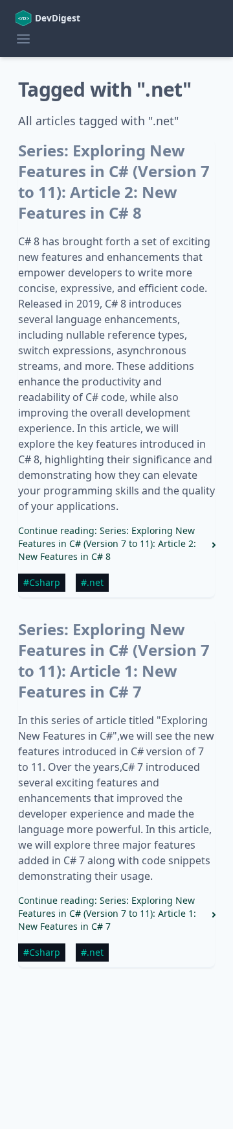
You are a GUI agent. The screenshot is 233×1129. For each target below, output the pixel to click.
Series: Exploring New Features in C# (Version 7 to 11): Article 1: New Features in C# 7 (114, 660)
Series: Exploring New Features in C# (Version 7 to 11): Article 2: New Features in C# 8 (114, 181)
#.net (92, 582)
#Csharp (41, 582)
